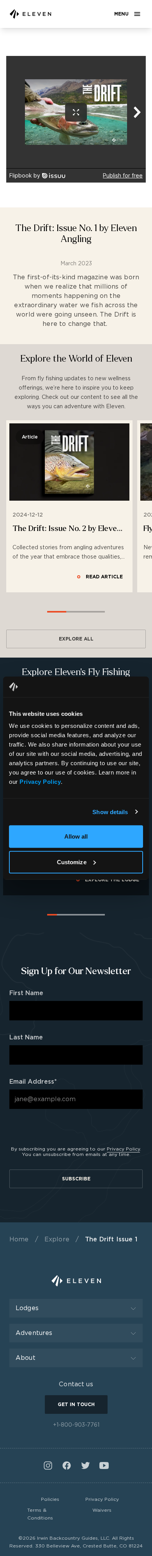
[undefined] (30, 14)
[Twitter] (85, 1465)
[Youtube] (104, 1465)
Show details (110, 811)
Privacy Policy (123, 1149)
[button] (100, 576)
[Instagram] (48, 1465)
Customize (72, 861)
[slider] (76, 606)
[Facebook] (66, 1465)
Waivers (101, 1510)
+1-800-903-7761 (76, 1425)
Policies (50, 1499)
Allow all (76, 836)
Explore (56, 1239)
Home (19, 1239)
